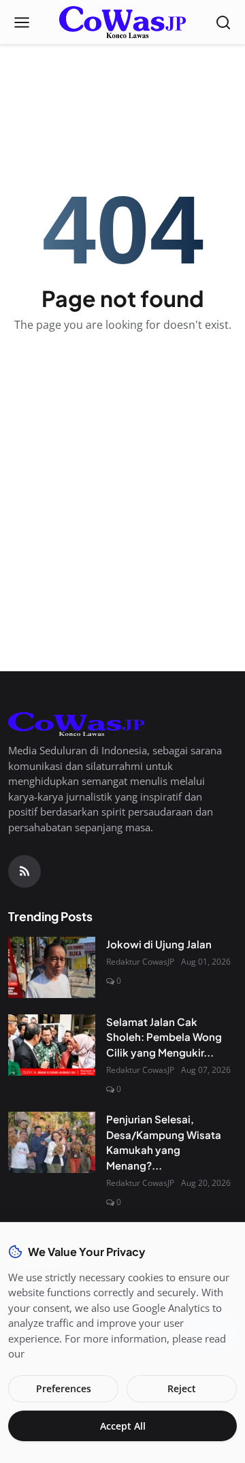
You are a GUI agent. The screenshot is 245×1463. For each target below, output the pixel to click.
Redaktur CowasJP (140, 961)
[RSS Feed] (24, 871)
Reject (181, 1388)
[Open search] (223, 22)
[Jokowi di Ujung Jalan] (51, 967)
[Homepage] (122, 22)
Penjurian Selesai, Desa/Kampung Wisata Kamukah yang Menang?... (163, 1142)
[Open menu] (21, 22)
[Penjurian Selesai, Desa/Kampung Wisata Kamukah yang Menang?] (51, 1142)
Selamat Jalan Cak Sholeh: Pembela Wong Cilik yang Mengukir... (164, 1037)
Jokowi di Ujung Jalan (159, 943)
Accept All (123, 1425)
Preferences (63, 1388)
